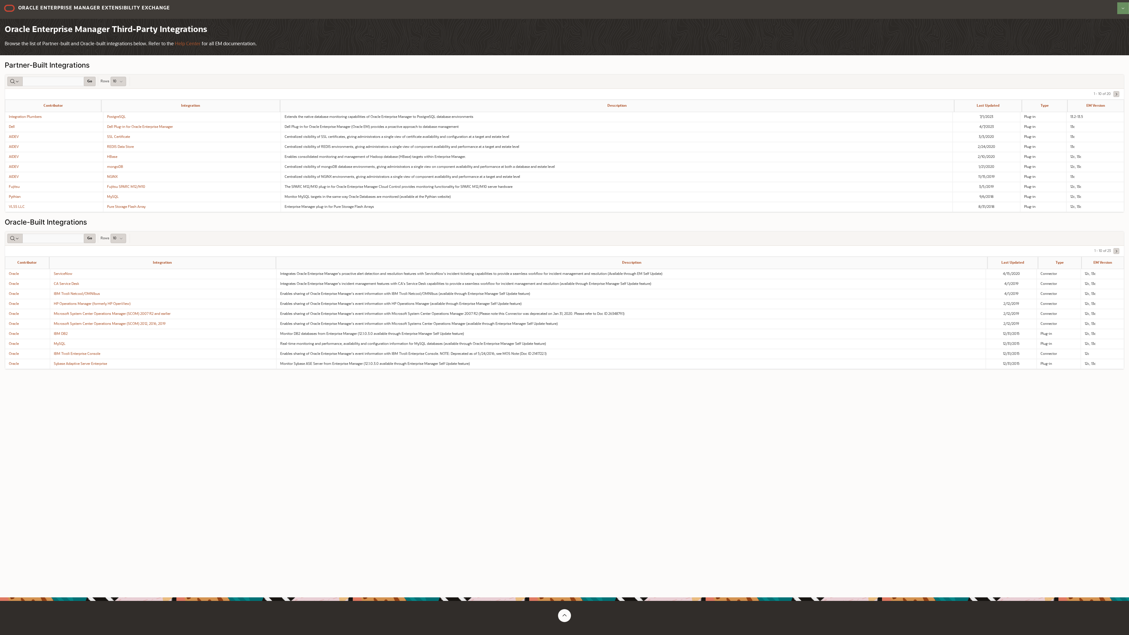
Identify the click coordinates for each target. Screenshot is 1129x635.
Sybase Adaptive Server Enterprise (80, 364)
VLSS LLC (17, 207)
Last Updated (988, 106)
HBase (112, 157)
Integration (190, 106)
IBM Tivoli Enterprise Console (77, 354)
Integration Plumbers (25, 117)
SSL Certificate (118, 137)
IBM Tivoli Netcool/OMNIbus (77, 294)
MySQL (113, 197)
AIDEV (14, 137)
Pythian (15, 197)
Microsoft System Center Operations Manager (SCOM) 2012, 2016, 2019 (110, 324)
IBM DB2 (61, 334)
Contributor (53, 106)
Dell (12, 127)
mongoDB (115, 167)
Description (617, 106)
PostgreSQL (116, 117)
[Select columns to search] (15, 81)
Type (1045, 106)
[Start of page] (564, 615)
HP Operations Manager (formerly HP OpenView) (92, 304)
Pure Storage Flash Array (126, 207)
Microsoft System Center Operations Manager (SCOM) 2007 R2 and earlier (112, 314)
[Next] (1116, 94)
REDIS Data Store (120, 147)
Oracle (14, 274)
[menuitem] (1123, 8)
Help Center (188, 44)
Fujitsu (14, 187)
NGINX (112, 177)
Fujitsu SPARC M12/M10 (126, 187)
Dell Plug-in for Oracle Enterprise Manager (140, 127)
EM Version (1095, 106)
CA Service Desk (66, 284)
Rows (105, 81)
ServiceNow (63, 274)
